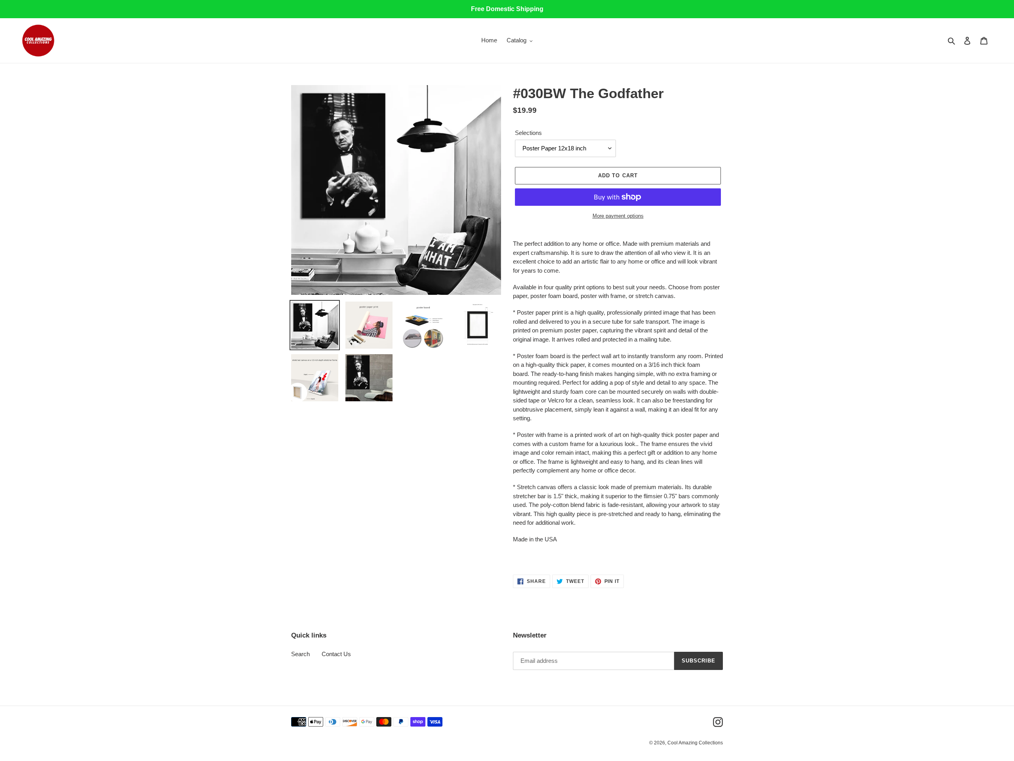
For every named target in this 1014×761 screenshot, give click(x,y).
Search (300, 654)
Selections (528, 132)
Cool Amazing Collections (695, 743)
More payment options (618, 216)
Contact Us (336, 654)
